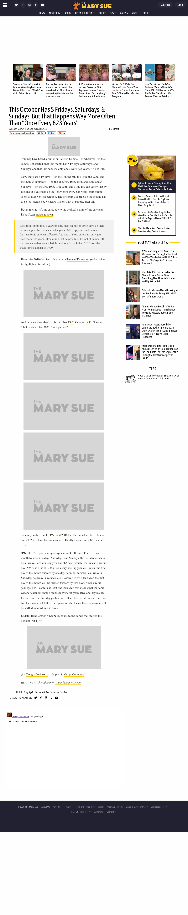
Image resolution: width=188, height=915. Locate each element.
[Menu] (5, 5)
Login (180, 4)
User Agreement (114, 807)
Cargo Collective (74, 674)
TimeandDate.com (78, 259)
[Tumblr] (35, 7)
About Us (45, 807)
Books (67, 13)
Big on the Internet (85, 13)
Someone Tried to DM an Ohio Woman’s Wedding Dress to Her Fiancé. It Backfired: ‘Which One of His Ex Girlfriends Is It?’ (28, 89)
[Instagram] (29, 7)
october (45, 692)
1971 (53, 535)
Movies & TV (54, 13)
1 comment (114, 129)
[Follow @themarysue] (16, 7)
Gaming (124, 13)
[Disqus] (64, 748)
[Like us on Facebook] (23, 7)
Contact (110, 812)
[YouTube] (42, 7)
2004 (64, 535)
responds (62, 616)
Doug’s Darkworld (37, 674)
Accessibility (98, 807)
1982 (71, 322)
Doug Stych (28, 692)
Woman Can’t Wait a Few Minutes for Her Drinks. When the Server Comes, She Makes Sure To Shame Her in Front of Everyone (125, 90)
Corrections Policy (159, 807)
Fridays (38, 692)
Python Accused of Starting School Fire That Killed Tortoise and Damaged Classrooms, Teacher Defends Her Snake (155, 186)
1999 (24, 327)
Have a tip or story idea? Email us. (155, 375)
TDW (39, 621)
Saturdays (54, 692)
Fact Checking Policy (80, 812)
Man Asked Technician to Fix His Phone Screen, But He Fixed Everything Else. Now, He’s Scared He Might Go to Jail (158, 276)
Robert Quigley (17, 129)
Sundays (64, 692)
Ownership (99, 812)
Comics (102, 13)
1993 (88, 322)
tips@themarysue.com (68, 682)
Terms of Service (82, 807)
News (42, 13)
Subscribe (165, 4)
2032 (29, 540)
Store (146, 13)
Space (113, 13)
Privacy (68, 807)
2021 (46, 327)
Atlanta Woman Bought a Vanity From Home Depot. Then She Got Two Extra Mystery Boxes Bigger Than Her (158, 311)
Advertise (57, 807)
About (135, 13)
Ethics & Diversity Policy (137, 807)
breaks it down (44, 214)
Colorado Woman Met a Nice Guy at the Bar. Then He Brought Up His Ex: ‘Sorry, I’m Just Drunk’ (160, 293)
